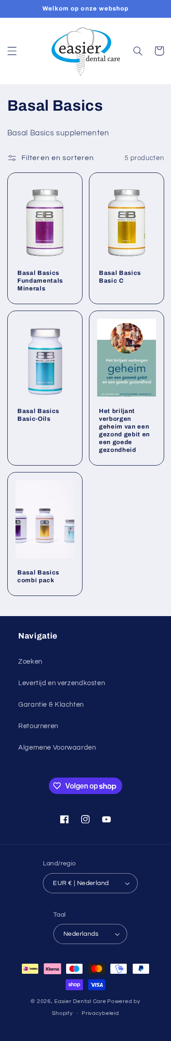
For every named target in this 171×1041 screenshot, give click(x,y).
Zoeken (30, 661)
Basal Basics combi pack (38, 576)
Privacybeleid (100, 1013)
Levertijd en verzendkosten (61, 683)
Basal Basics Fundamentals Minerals (40, 280)
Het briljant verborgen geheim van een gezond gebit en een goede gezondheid (124, 430)
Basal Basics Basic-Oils (38, 415)
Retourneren (38, 726)
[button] (11, 50)
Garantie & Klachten (51, 704)
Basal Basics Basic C (120, 276)
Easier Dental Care (80, 1001)
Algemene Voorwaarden (57, 747)
